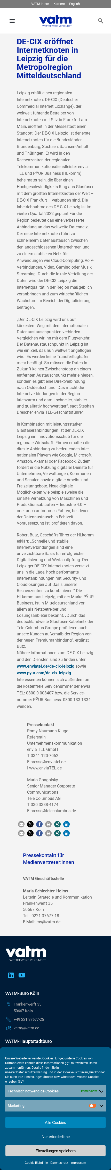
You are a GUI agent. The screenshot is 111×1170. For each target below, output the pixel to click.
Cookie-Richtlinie (36, 1163)
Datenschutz (59, 1163)
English (74, 4)
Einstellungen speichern (56, 1151)
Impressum (78, 1163)
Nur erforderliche (56, 1136)
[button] (12, 20)
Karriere (59, 4)
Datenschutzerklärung (31, 1072)
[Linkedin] (11, 975)
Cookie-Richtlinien (75, 1072)
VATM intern (40, 4)
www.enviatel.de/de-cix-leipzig (45, 666)
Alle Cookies (55, 1122)
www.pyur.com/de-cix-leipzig (44, 672)
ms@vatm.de (48, 921)
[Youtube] (22, 975)
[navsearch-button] (99, 20)
